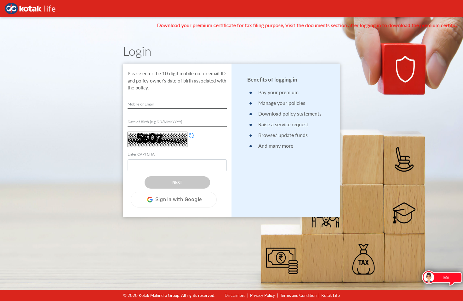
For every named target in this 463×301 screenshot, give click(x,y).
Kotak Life (330, 295)
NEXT (177, 182)
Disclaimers (235, 295)
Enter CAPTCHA (141, 154)
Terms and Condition (298, 295)
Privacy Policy (262, 295)
